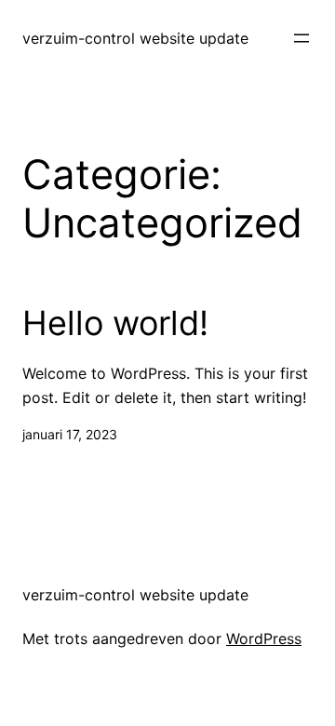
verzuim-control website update (135, 38)
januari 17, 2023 (69, 434)
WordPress (264, 638)
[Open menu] (301, 38)
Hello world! (115, 323)
